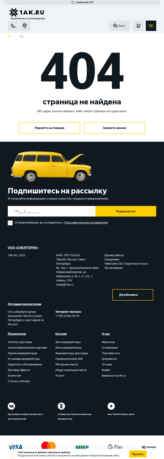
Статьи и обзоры (19, 381)
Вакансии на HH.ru (114, 375)
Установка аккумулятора (24, 359)
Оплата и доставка (20, 342)
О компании (110, 347)
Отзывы (107, 364)
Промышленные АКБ (69, 359)
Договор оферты (19, 370)
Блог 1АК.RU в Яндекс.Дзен (121, 414)
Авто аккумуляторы (68, 342)
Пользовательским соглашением (86, 222)
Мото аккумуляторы (68, 347)
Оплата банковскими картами (27, 347)
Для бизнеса (128, 295)
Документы (109, 359)
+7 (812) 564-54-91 (68, 316)
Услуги (59, 375)
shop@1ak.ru (64, 284)
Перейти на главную (49, 128)
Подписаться (125, 211)
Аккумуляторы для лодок (71, 353)
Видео (106, 370)
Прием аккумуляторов (22, 353)
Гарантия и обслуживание (25, 364)
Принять (138, 454)
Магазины (108, 342)
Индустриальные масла (71, 370)
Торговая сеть (111, 353)
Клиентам (14, 375)
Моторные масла (66, 364)
